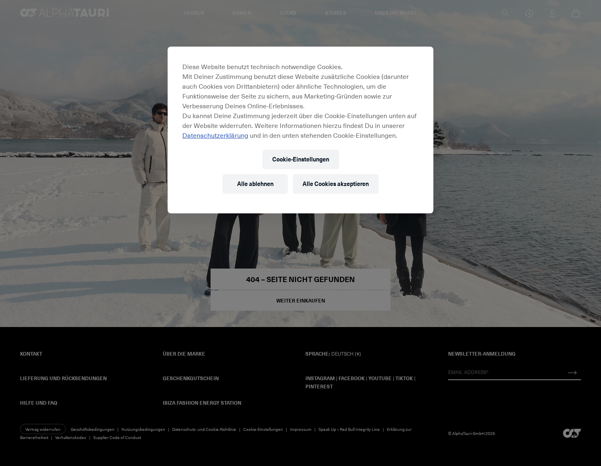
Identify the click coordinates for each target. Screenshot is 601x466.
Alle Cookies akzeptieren (336, 183)
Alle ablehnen (255, 183)
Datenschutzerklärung (215, 135)
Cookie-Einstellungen (300, 159)
